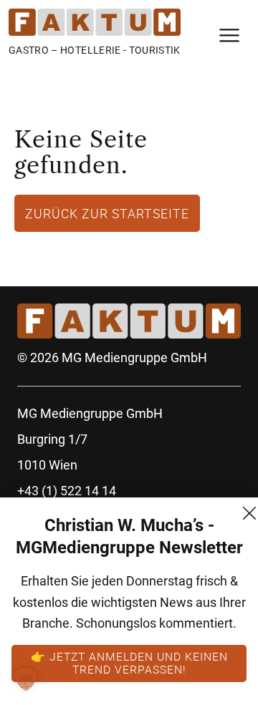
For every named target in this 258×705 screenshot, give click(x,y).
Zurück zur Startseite (107, 213)
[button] (26, 679)
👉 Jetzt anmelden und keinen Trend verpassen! (129, 662)
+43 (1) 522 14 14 (66, 490)
